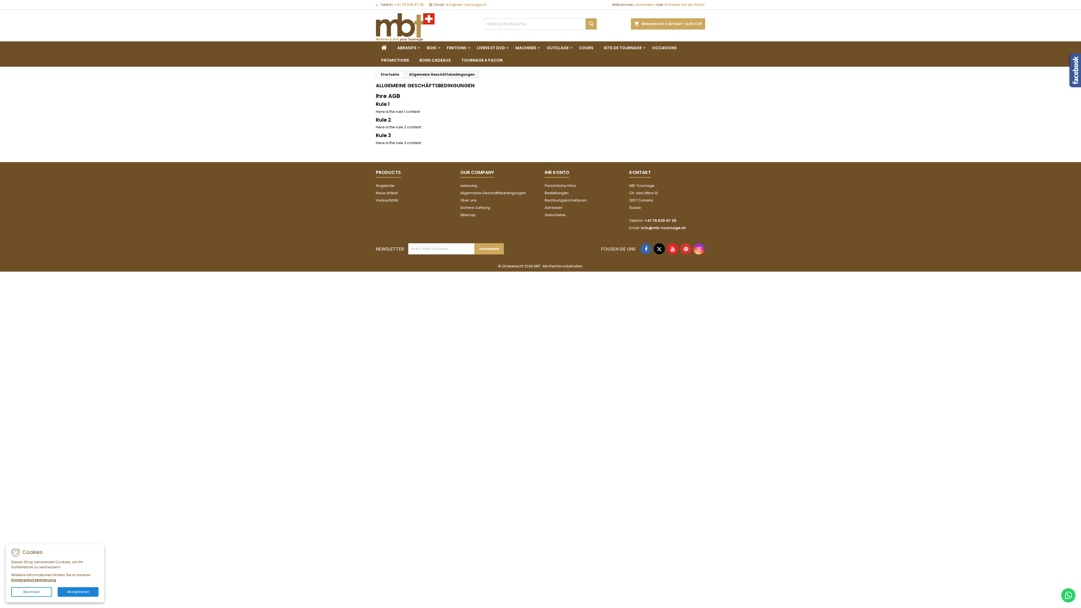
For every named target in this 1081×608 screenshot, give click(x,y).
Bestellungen (557, 193)
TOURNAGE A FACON (481, 60)
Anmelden (644, 4)
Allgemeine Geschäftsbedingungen (493, 193)
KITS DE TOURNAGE (623, 48)
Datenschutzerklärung (33, 580)
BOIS (431, 48)
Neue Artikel (387, 193)
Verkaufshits (387, 200)
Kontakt (640, 172)
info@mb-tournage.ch (466, 4)
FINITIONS (456, 48)
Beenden (31, 591)
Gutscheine (555, 215)
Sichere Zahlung (475, 207)
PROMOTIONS (395, 60)
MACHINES (525, 48)
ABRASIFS (406, 48)
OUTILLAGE (558, 48)
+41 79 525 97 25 (409, 4)
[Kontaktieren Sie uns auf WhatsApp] (1068, 595)
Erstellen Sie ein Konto (685, 4)
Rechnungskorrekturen (566, 200)
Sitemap (468, 215)
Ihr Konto (557, 172)
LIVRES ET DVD (491, 48)
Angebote (385, 185)
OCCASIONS (664, 48)
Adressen (553, 207)
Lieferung (468, 185)
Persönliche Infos (560, 185)
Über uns (468, 200)
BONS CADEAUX (435, 60)
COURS (586, 48)
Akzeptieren (78, 591)
